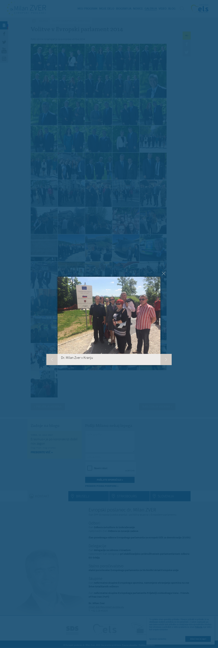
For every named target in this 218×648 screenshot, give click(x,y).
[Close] (164, 273)
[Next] (166, 359)
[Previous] (52, 359)
